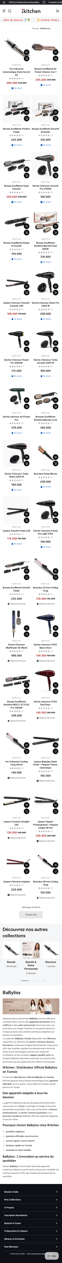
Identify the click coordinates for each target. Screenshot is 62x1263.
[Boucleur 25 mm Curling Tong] (46, 567)
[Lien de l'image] (11, 959)
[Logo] (31, 11)
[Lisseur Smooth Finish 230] (16, 510)
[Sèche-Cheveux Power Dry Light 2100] (46, 510)
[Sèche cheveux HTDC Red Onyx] (46, 681)
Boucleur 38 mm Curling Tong (45, 883)
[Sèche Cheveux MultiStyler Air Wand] (16, 624)
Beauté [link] (11, 962)
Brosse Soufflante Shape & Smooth (16, 244)
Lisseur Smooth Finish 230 (16, 530)
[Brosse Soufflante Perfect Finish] (16, 108)
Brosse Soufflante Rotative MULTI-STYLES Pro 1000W (16, 704)
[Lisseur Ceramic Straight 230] (16, 801)
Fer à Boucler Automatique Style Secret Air (16, 71)
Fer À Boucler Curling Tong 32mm (16, 763)
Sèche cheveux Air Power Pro (16, 418)
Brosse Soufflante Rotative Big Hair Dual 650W (45, 245)
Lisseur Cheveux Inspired (16, 881)
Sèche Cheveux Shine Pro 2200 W (45, 304)
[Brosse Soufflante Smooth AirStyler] (46, 108)
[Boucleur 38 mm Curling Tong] (46, 861)
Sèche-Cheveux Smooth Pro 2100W (45, 187)
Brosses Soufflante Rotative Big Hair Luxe (45, 418)
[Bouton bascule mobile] (5, 11)
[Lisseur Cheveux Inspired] (16, 861)
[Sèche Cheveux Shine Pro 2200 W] (46, 282)
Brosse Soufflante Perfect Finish (16, 130)
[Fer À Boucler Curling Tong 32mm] (16, 741)
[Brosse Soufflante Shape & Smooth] (16, 222)
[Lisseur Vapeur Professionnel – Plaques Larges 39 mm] (46, 801)
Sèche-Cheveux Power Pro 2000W (16, 361)
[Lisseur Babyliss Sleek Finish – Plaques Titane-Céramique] (46, 741)
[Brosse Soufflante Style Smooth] (16, 165)
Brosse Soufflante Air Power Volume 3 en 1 (45, 70)
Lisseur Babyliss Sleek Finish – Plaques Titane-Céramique (45, 764)
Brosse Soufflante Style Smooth (16, 187)
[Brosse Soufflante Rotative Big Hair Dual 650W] (46, 222)
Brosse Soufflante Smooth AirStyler (45, 130)
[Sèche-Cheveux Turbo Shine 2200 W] (16, 453)
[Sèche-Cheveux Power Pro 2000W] (16, 339)
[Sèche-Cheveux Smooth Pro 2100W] (46, 165)
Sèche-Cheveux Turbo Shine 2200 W (16, 475)
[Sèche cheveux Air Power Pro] (16, 396)
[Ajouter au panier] (26, 58)
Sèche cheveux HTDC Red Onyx (45, 703)
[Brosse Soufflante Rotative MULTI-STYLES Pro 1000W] (16, 681)
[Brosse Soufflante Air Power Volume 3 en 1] (46, 48)
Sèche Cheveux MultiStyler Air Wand (16, 646)
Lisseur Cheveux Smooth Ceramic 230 (16, 304)
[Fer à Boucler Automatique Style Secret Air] (16, 48)
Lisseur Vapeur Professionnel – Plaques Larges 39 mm (45, 824)
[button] (9, 11)
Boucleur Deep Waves (45, 473)
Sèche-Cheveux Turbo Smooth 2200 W (46, 361)
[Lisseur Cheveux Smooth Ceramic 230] (16, 282)
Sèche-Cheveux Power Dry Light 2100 (45, 532)
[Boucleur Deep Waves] (46, 453)
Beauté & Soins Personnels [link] (31, 965)
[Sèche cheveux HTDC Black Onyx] (46, 624)
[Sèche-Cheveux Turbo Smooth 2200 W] (46, 339)
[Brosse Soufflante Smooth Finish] (16, 567)
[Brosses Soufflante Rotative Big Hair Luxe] (46, 396)
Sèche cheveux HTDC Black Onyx (45, 646)
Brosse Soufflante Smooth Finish (16, 589)
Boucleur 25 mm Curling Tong (45, 589)
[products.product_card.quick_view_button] (26, 52)
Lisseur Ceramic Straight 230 (16, 823)
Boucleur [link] (50, 962)
